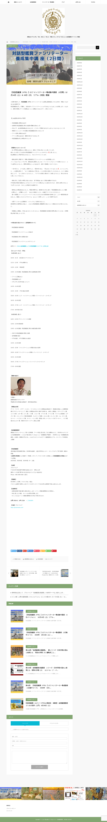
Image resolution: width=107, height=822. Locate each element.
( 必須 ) (15, 736)
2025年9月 (79, 88)
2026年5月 (79, 69)
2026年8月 (79, 62)
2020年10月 (79, 167)
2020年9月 (79, 171)
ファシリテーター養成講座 (48, 2)
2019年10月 (79, 177)
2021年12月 (79, 158)
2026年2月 (79, 75)
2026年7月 (79, 66)
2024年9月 (79, 120)
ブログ (63, 2)
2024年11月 (79, 113)
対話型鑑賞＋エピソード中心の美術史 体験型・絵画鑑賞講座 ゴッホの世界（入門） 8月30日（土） (47, 704)
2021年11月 (79, 161)
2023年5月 (79, 142)
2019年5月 (79, 190)
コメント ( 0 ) (25, 723)
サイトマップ (9, 810)
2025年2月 (79, 107)
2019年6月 (79, 186)
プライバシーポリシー (11, 808)
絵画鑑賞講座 (33, 2)
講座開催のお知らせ (12, 45)
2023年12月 (79, 132)
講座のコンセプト (18, 2)
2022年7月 (79, 151)
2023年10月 (79, 139)
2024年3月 (79, 129)
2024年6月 (79, 123)
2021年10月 (79, 164)
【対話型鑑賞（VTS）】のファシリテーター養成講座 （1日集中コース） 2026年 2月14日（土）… (47, 634)
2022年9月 (79, 148)
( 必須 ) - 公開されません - (19, 741)
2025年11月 (79, 85)
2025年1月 (79, 110)
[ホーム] (8, 2)
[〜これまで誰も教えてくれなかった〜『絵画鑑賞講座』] (53, 34)
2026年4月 (79, 72)
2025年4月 (79, 101)
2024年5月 (79, 126)
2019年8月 (79, 183)
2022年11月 (79, 145)
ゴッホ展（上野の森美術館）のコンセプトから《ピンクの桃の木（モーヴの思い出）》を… (39, 597)
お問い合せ (78, 2)
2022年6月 (79, 155)
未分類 (88, 201)
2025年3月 (79, 104)
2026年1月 (79, 78)
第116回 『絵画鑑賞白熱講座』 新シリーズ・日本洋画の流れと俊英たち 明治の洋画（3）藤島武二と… (47, 651)
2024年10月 (79, 116)
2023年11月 (79, 136)
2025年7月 (79, 94)
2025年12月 (79, 82)
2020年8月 (79, 174)
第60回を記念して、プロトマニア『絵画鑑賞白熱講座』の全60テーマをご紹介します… (38, 592)
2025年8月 (79, 91)
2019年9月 (79, 180)
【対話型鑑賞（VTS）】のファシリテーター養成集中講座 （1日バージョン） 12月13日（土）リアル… (47, 616)
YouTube (93, 2)
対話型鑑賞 (40, 559)
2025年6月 (79, 97)
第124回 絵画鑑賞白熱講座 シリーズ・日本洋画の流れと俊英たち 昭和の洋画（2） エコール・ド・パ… (46, 669)
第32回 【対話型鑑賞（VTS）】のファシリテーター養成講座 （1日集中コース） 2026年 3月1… (47, 687)
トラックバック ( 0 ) (54, 723)
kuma (19, 559)
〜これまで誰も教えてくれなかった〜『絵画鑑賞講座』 (52, 819)
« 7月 (76, 234)
